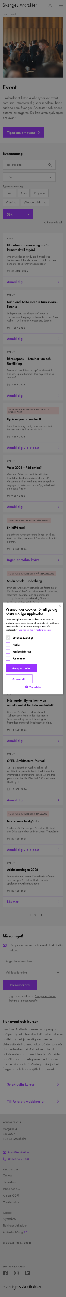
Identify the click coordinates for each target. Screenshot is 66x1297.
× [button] (59, 605)
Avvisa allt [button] (19, 679)
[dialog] (33, 648)
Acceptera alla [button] (21, 668)
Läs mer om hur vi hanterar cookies (35, 630)
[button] (33, 687)
